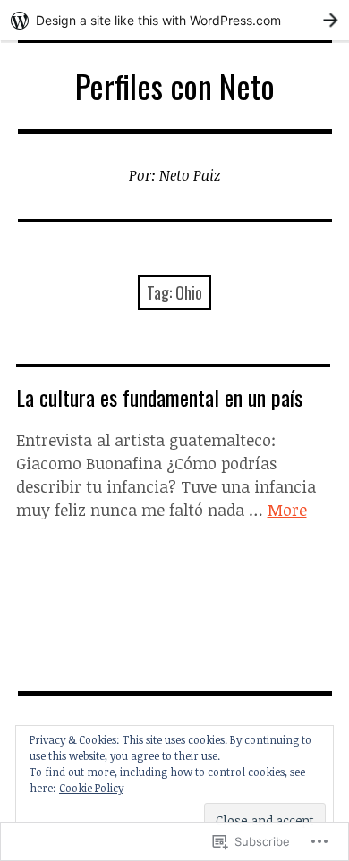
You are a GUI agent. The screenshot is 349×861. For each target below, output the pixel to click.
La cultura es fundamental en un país (159, 397)
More (287, 509)
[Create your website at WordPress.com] (174, 20)
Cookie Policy (91, 788)
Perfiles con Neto (175, 85)
